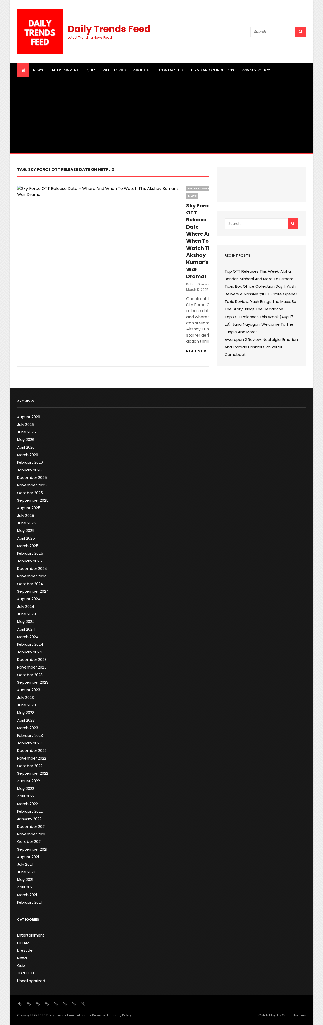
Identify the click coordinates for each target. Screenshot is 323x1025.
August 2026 (28, 416)
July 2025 (25, 515)
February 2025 (30, 553)
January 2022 (29, 818)
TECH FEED (26, 973)
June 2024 (26, 614)
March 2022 (27, 803)
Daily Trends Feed (109, 29)
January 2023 (29, 743)
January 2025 (29, 561)
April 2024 (26, 629)
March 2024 (27, 636)
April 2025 (26, 538)
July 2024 (25, 606)
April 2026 (26, 447)
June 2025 (26, 523)
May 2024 (26, 621)
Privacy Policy (255, 70)
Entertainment (64, 70)
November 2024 (32, 576)
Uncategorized (31, 980)
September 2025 (33, 500)
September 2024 (33, 591)
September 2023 (32, 682)
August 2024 (28, 598)
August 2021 (28, 856)
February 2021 (29, 902)
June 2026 (26, 432)
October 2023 (30, 674)
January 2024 (29, 652)
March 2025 (27, 545)
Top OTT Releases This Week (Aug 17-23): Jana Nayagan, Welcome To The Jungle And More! (260, 324)
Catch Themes (294, 1015)
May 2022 (25, 788)
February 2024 (30, 644)
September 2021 (32, 849)
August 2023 (28, 690)
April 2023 (26, 720)
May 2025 (26, 530)
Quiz (91, 70)
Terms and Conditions (212, 70)
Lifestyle (25, 950)
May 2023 (25, 712)
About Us (142, 70)
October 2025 (30, 492)
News (38, 70)
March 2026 (27, 454)
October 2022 (29, 765)
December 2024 (32, 568)
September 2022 (32, 773)
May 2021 (25, 879)
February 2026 (30, 462)
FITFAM (23, 942)
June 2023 (26, 705)
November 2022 (31, 758)
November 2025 (32, 485)
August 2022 (28, 781)
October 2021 (29, 841)
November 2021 (31, 834)
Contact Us (171, 70)
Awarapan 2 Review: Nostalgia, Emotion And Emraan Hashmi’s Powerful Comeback (261, 347)
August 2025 (28, 507)
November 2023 (31, 667)
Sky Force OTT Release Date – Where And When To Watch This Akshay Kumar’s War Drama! (201, 241)
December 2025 (32, 477)
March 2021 (27, 894)
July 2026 (25, 424)
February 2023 (30, 735)
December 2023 (32, 659)
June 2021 (26, 872)
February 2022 (30, 811)
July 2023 (25, 697)
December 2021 (31, 826)
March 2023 (27, 727)
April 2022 (25, 796)
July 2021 (25, 864)
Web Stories (114, 70)
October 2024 (30, 583)
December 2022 (31, 750)
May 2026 (25, 439)
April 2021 (25, 887)
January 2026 (29, 470)
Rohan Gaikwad (198, 284)
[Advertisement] (161, 115)
